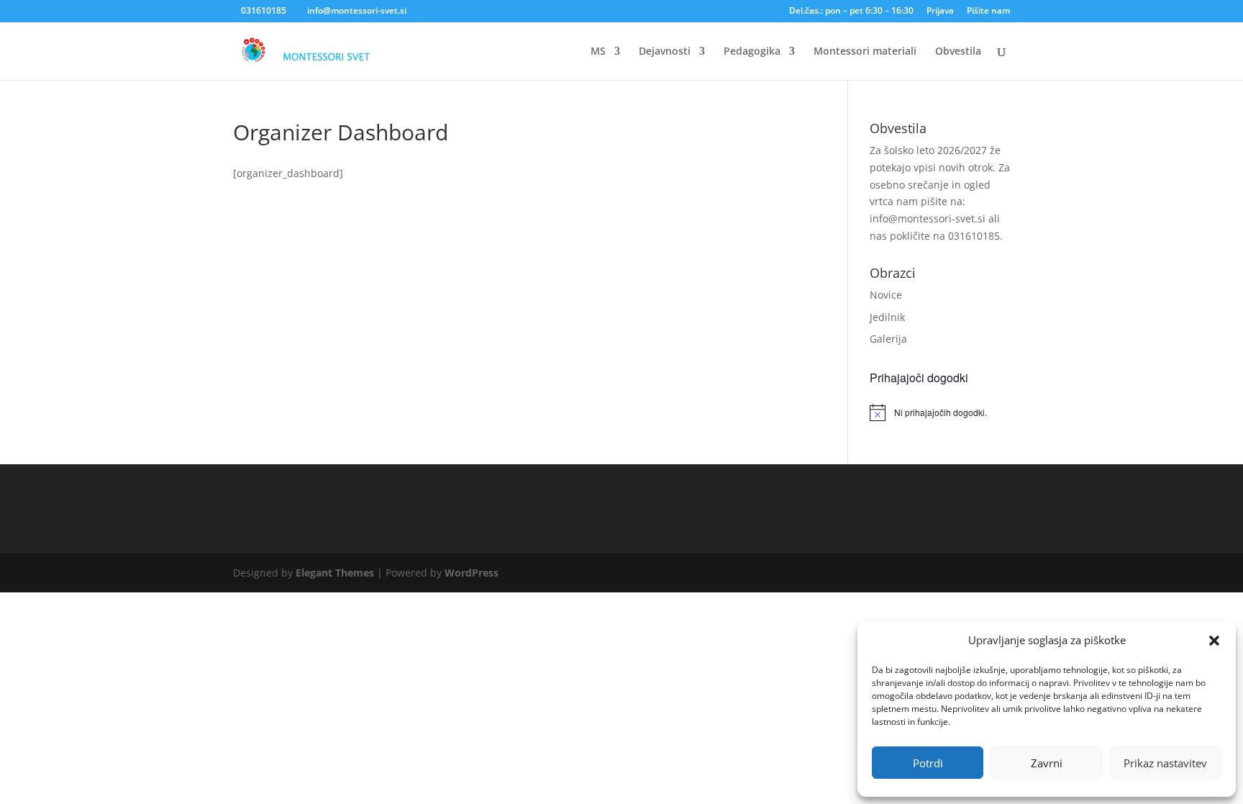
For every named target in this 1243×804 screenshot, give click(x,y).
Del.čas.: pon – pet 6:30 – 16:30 (851, 11)
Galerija (888, 338)
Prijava (940, 11)
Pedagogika (752, 52)
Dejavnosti (665, 52)
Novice (886, 295)
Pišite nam (988, 11)
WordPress (471, 572)
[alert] (940, 412)
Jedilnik (887, 317)
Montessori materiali (865, 52)
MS (598, 52)
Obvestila (958, 52)
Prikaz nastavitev (1165, 763)
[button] (1214, 640)
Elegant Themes (335, 572)
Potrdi (928, 763)
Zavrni (1046, 763)
